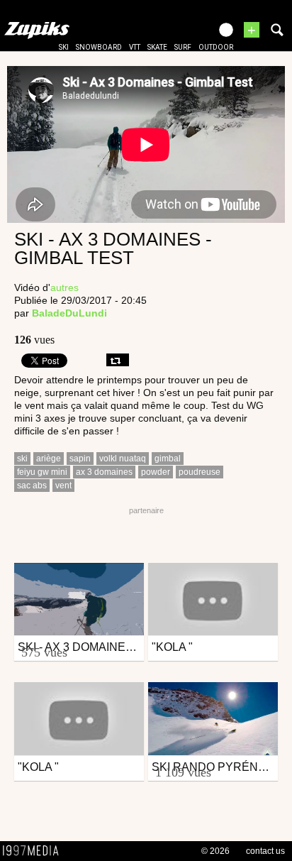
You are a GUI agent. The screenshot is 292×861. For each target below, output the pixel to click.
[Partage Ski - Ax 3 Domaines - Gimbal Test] (117, 359)
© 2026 (215, 851)
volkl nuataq (122, 459)
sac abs (32, 485)
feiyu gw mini (42, 472)
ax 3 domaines (104, 472)
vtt (134, 47)
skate (157, 47)
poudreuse (199, 472)
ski (64, 47)
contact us (265, 851)
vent (63, 485)
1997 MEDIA (34, 851)
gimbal (168, 459)
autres (64, 287)
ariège (48, 459)
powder (155, 472)
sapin (80, 459)
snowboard (99, 47)
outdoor (215, 47)
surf (182, 47)
